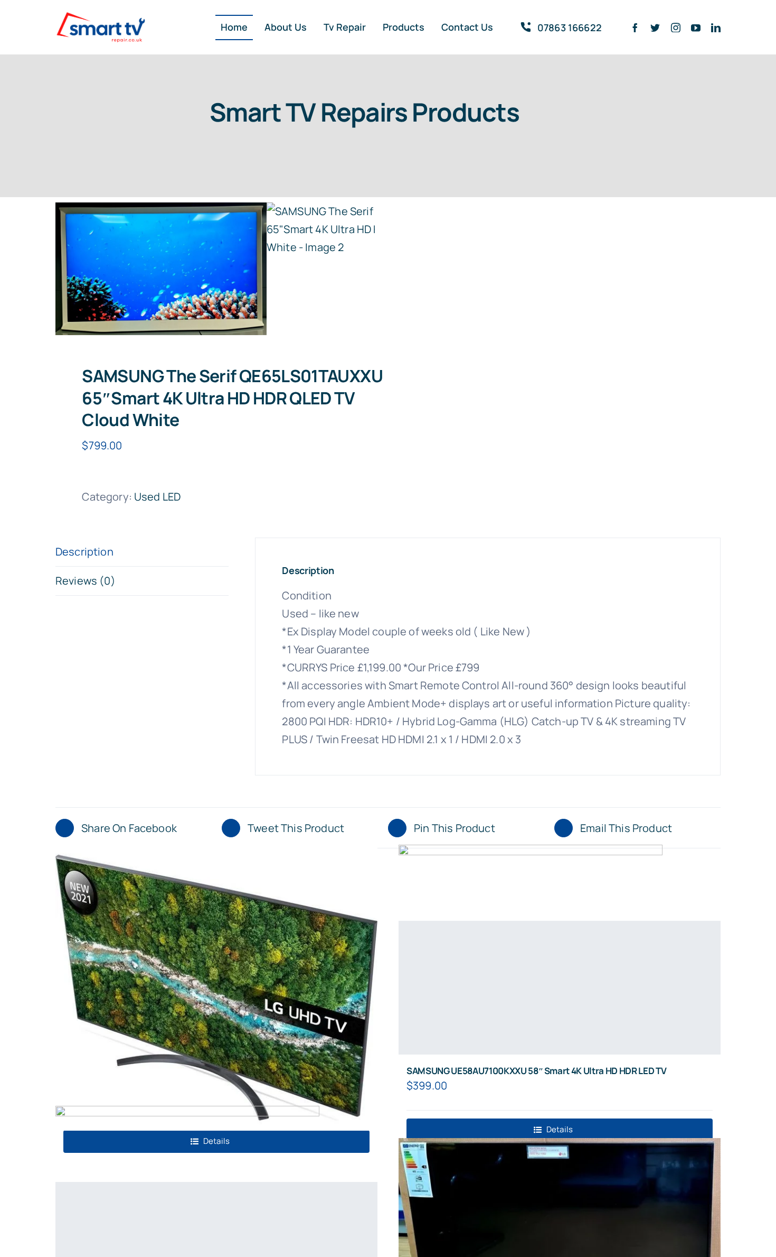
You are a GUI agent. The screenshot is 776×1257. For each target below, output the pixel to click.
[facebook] (635, 27)
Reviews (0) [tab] (85, 581)
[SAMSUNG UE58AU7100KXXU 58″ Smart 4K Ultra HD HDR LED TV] (560, 988)
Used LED (157, 496)
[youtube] (696, 27)
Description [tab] (84, 551)
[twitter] (655, 27)
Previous (63, 269)
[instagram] (675, 27)
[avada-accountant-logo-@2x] (100, 16)
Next (367, 269)
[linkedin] (716, 27)
